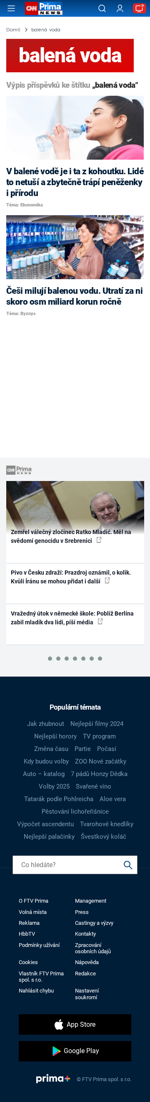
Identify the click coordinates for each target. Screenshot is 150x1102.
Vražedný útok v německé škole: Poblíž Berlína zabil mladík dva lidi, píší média (72, 618)
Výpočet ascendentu (45, 824)
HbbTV (27, 934)
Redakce (85, 973)
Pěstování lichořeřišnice (75, 811)
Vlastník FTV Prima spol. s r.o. (41, 976)
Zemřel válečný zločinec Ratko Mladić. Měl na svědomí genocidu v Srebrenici (71, 536)
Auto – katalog (44, 774)
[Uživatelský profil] (120, 8)
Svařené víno (93, 786)
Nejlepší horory (55, 736)
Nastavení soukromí (87, 993)
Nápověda (87, 962)
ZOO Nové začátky (100, 761)
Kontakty (85, 934)
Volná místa (33, 912)
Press (82, 912)
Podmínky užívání (39, 945)
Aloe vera (113, 799)
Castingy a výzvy (94, 923)
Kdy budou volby (46, 761)
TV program (99, 736)
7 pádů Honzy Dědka (99, 774)
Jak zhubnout (45, 724)
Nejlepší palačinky (49, 836)
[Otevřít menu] (11, 8)
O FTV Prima (33, 901)
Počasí (106, 749)
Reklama (29, 923)
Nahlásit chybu (36, 990)
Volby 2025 (54, 786)
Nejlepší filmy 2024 (96, 724)
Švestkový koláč (103, 836)
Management (90, 901)
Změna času (51, 749)
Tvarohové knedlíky (106, 824)
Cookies (28, 962)
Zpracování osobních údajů (93, 948)
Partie (83, 749)
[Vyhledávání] (102, 8)
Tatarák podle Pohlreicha (58, 799)
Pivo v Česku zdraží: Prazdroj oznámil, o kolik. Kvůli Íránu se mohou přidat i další (71, 577)
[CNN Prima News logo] (43, 8)
